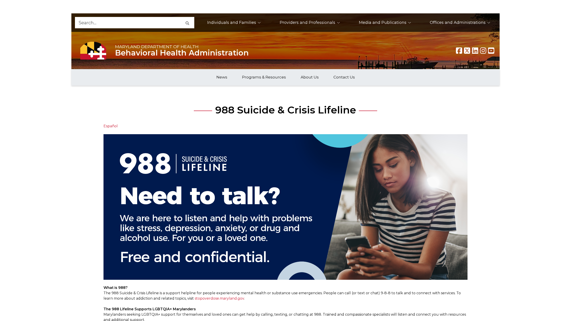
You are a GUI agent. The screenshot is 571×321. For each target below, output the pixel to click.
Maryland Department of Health (157, 46)
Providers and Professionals (307, 22)
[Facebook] (459, 50)
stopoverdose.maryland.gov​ (219, 298)
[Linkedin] (475, 50)
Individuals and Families (231, 22)
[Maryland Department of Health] (93, 50)
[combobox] (127, 22)
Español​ (110, 126)
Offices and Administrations (458, 22)
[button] (187, 22)
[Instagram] (483, 50)
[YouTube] (491, 50)
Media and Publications (382, 22)
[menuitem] (234, 22)
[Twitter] (467, 50)
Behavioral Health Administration (182, 53)
